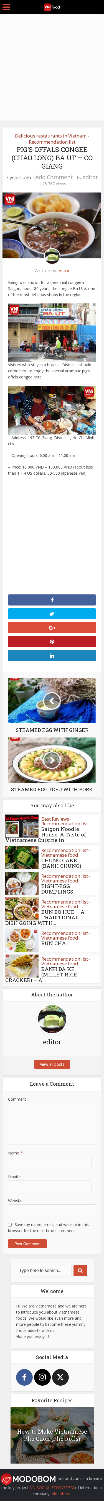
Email (14, 1176)
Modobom (60, 1493)
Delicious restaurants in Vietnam (51, 136)
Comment (17, 1099)
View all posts (52, 1064)
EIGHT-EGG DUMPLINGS (57, 888)
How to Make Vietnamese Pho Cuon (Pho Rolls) (52, 1435)
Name (15, 1153)
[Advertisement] (52, 69)
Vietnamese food (59, 855)
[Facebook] (24, 1377)
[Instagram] (42, 1377)
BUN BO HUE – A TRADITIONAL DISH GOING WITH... (45, 917)
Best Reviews (55, 819)
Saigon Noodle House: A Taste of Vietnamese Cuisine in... (45, 834)
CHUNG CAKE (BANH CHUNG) (61, 863)
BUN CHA (53, 943)
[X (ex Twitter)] (60, 1377)
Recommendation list (52, 142)
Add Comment (54, 177)
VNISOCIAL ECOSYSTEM (52, 1487)
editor (90, 177)
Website (15, 1200)
